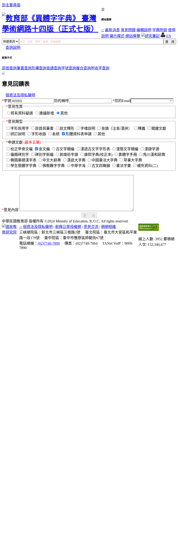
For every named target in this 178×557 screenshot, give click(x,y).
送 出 (89, 215)
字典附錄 (159, 30)
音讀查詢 (53, 68)
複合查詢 (83, 68)
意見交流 (91, 227)
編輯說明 (144, 30)
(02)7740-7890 (49, 243)
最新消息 (112, 30)
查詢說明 (13, 47)
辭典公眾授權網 (68, 227)
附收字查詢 (100, 68)
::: (102, 30)
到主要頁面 (11, 5)
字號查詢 (68, 68)
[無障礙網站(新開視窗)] (148, 229)
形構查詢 (39, 68)
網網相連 (108, 227)
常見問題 (128, 30)
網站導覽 (132, 36)
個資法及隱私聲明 (20, 95)
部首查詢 (9, 68)
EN (168, 36)
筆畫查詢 (24, 68)
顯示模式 (117, 36)
